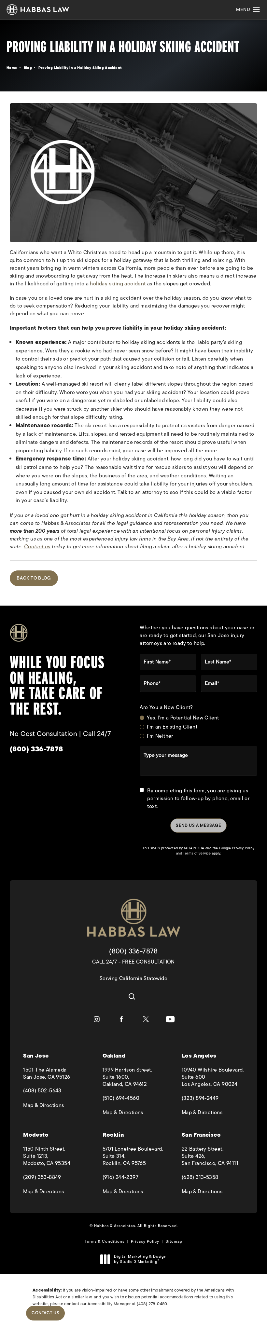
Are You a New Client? (166, 708)
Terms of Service (197, 853)
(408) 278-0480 (152, 1303)
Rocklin (113, 1135)
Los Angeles (199, 1056)
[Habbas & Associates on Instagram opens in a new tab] (97, 1019)
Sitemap (174, 1241)
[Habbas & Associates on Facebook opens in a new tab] (121, 1019)
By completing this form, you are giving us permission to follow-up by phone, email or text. (198, 798)
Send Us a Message (198, 825)
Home (12, 68)
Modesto (36, 1135)
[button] (256, 9)
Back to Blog (34, 578)
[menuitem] (97, 1019)
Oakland (114, 1056)
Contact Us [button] (45, 1312)
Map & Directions (54, 1105)
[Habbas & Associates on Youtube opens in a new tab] (170, 1019)
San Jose (36, 1056)
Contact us (37, 546)
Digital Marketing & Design (140, 1259)
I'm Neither (160, 736)
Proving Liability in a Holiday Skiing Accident (79, 68)
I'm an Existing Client (172, 727)
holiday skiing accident (118, 284)
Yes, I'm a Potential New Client (183, 718)
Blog (28, 68)
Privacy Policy (243, 848)
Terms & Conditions (104, 1241)
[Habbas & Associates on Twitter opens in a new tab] (146, 1019)
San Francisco (201, 1135)
